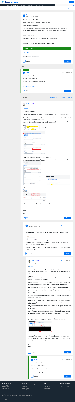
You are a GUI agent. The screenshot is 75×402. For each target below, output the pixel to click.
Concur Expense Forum (22, 8)
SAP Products (47, 386)
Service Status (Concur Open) (66, 384)
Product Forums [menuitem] (14, 5)
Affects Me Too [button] (27, 52)
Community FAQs (5, 386)
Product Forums (11, 8)
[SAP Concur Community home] (5, 2)
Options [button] (69, 7)
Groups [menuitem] (23, 5)
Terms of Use (9, 395)
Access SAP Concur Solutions (28, 384)
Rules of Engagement (6, 384)
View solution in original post (29, 86)
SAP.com (46, 384)
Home (4, 8)
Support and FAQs (5, 388)
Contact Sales (25, 389)
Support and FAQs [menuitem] (39, 5)
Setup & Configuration (27, 56)
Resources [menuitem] (30, 5)
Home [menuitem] (7, 5)
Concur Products (25, 388)
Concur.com (24, 386)
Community (14, 2)
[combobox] (65, 5)
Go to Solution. (30, 48)
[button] (61, 15)
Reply (67, 61)
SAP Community (47, 388)
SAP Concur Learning (64, 386)
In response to (29, 75)
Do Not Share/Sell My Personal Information (18, 395)
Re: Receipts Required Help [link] (35, 8)
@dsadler (26, 108)
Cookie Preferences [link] (29, 395)
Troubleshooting (35, 56)
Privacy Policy (4, 395)
